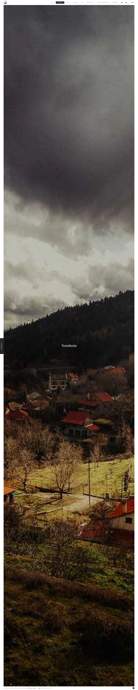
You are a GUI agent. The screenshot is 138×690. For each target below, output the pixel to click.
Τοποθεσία (60, 2)
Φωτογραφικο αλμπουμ (103, 2)
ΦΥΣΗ (82, 2)
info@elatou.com (46, 688)
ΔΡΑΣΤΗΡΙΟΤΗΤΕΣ (91, 2)
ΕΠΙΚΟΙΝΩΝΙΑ (115, 2)
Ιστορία (68, 2)
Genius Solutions (31, 688)
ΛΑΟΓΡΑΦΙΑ (75, 2)
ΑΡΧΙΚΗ (52, 2)
